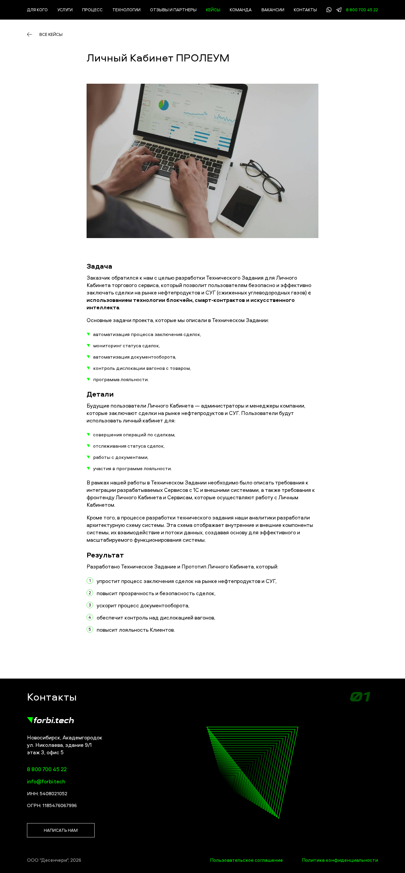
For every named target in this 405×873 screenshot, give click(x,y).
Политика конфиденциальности (340, 860)
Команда (241, 9)
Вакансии (273, 9)
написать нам (61, 830)
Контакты (305, 9)
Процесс (92, 9)
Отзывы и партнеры (173, 9)
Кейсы (213, 9)
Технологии (126, 9)
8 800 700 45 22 (362, 9)
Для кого (37, 9)
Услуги (65, 9)
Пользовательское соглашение (246, 860)
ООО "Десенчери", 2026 (54, 860)
